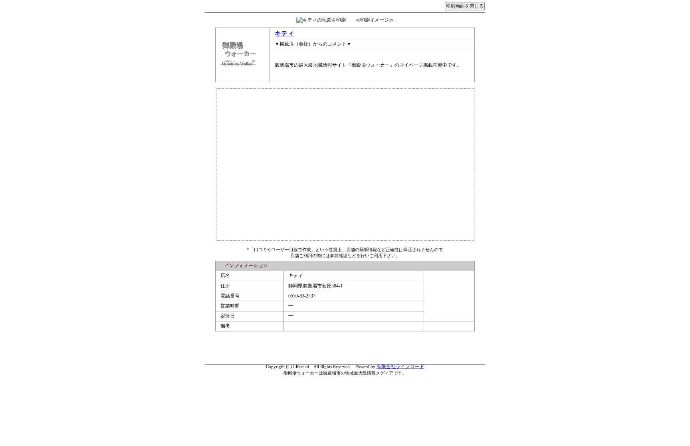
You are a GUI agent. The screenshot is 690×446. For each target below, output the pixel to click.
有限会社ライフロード (400, 366)
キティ (284, 33)
